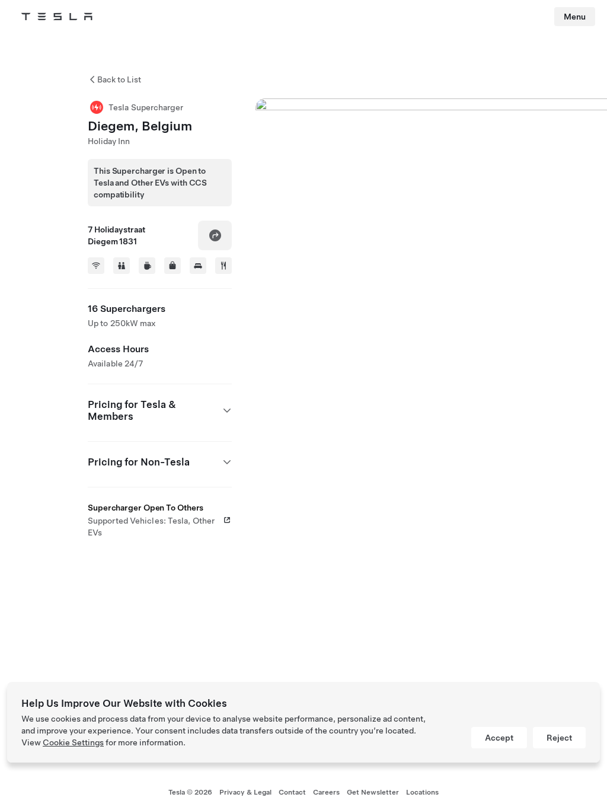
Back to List (119, 79)
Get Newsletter (373, 792)
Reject (559, 737)
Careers (326, 792)
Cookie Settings (73, 742)
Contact (292, 792)
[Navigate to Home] (57, 16)
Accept (499, 737)
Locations (422, 792)
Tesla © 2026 (190, 792)
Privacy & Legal (245, 792)
